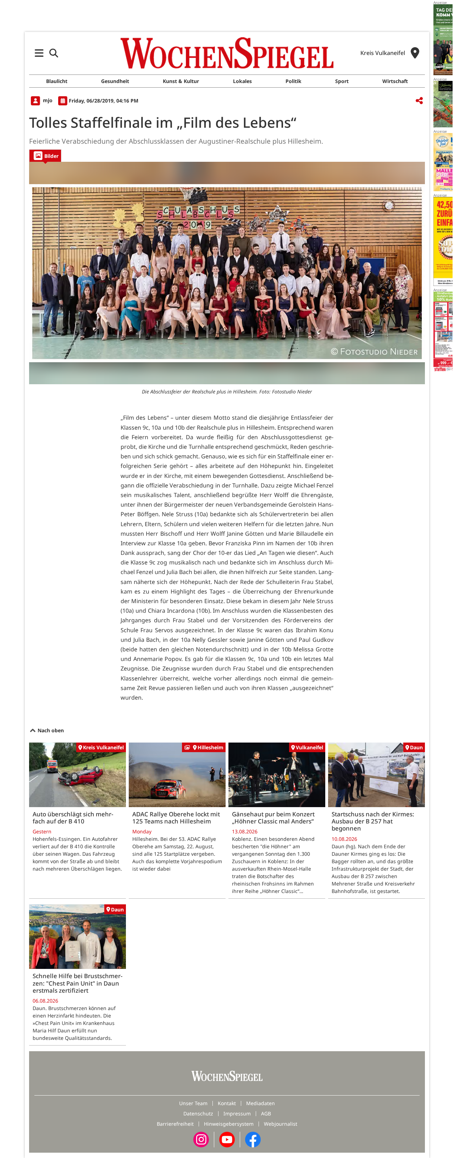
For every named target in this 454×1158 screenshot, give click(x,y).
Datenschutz (198, 1113)
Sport (342, 81)
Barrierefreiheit (175, 1123)
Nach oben (50, 730)
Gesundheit (115, 81)
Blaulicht (56, 81)
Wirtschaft (395, 81)
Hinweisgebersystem (229, 1123)
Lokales (242, 81)
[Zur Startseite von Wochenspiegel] (227, 52)
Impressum (237, 1113)
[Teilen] (419, 101)
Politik (293, 81)
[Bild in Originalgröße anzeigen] (227, 273)
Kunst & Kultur (181, 81)
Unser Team (193, 1103)
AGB (266, 1113)
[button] (39, 53)
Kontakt (227, 1103)
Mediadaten (260, 1103)
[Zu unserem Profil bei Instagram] (201, 1139)
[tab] (45, 155)
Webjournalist (280, 1123)
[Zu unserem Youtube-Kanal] (227, 1139)
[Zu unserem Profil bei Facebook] (253, 1139)
